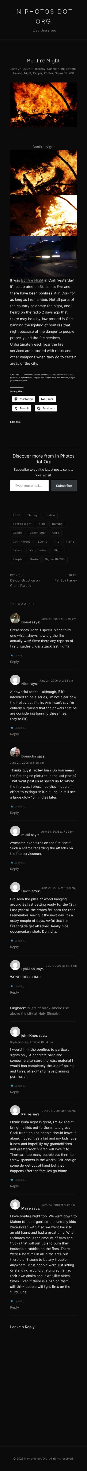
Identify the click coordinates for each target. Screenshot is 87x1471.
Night (27, 73)
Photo (34, 559)
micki (25, 835)
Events (71, 68)
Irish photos (38, 550)
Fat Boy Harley (65, 580)
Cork (61, 68)
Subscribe (64, 486)
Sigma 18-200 (64, 73)
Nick (25, 684)
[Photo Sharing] (43, 172)
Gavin (26, 891)
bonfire (50, 515)
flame (70, 541)
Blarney (40, 68)
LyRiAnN (28, 969)
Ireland (17, 73)
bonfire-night (22, 523)
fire (56, 541)
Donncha (28, 756)
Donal (26, 622)
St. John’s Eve (51, 287)
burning (57, 523)
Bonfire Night (44, 147)
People (37, 73)
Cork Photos (22, 541)
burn (42, 523)
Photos (48, 73)
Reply (14, 662)
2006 (16, 515)
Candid (52, 68)
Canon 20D (37, 532)
